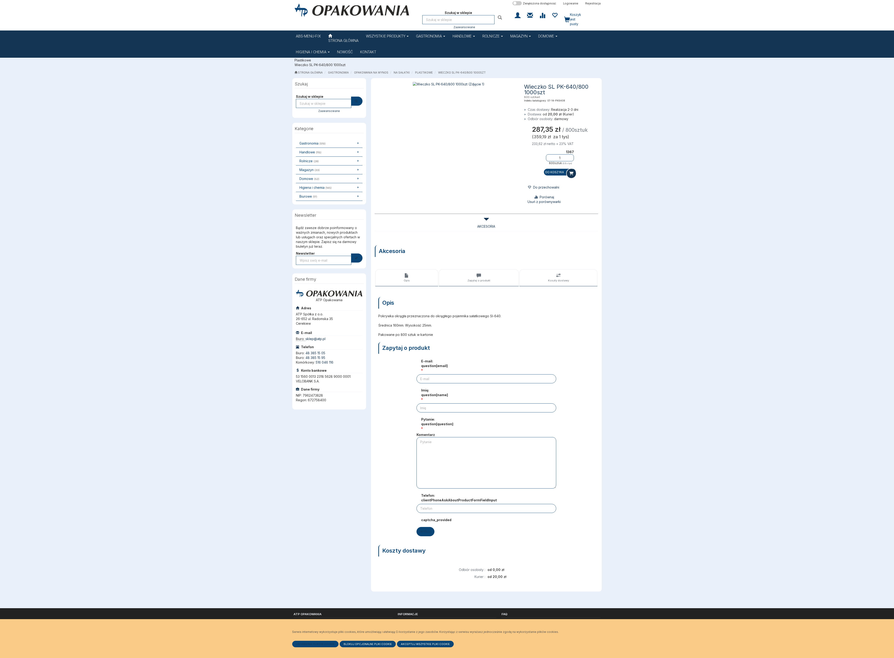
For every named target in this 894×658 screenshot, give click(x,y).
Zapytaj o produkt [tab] (478, 280)
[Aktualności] (530, 15)
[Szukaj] (500, 17)
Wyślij (425, 531)
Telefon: (459, 497)
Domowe (546, 36)
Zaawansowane (464, 27)
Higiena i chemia (311, 52)
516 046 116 (324, 362)
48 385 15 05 (315, 353)
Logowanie (570, 3)
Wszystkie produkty (386, 36)
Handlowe (463, 36)
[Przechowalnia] (555, 15)
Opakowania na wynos (371, 72)
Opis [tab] (407, 280)
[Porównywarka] (542, 15)
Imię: (434, 392)
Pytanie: (437, 421)
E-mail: (434, 363)
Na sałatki (402, 72)
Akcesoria (486, 226)
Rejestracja (593, 3)
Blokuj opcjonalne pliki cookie (368, 644)
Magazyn (519, 36)
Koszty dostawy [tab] (558, 280)
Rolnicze (491, 36)
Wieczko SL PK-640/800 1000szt (462, 72)
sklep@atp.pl (315, 339)
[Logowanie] (518, 15)
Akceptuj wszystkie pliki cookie (425, 644)
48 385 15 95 (315, 358)
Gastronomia (429, 36)
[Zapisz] (356, 258)
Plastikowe (424, 72)
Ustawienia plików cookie (315, 644)
